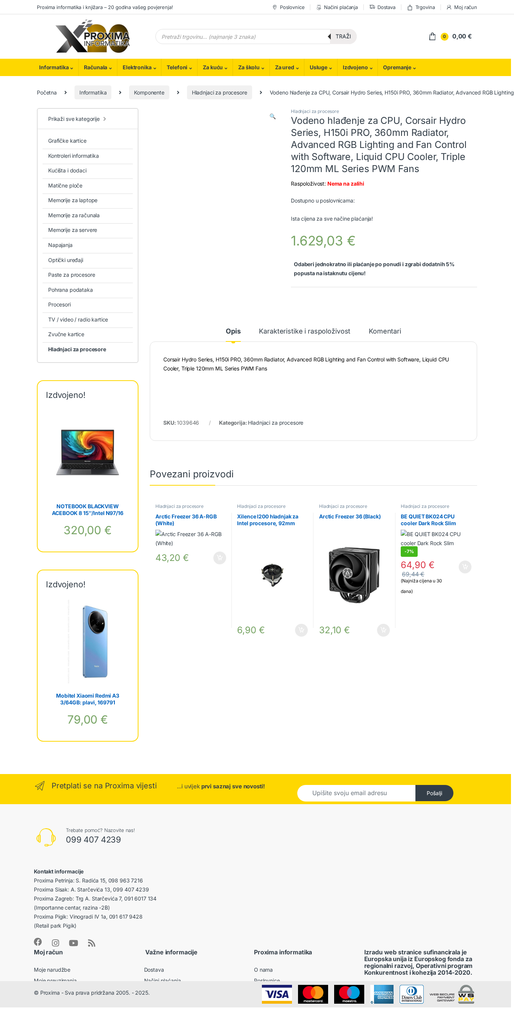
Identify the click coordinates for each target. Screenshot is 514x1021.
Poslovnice (292, 7)
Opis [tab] (233, 331)
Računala (95, 67)
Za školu (249, 67)
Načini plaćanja (341, 7)
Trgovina (425, 7)
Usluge (318, 67)
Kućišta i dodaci (67, 170)
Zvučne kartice (66, 334)
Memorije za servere (72, 230)
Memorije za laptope (72, 200)
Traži (343, 36)
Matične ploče (65, 185)
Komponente (149, 92)
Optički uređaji (65, 260)
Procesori (59, 304)
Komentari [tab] (385, 331)
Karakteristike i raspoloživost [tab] (304, 331)
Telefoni (177, 67)
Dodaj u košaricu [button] (216, 558)
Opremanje (397, 67)
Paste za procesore (71, 274)
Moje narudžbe (52, 969)
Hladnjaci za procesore (219, 92)
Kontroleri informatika (73, 155)
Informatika (53, 67)
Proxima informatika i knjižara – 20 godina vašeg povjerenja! (105, 7)
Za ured (284, 67)
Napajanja (60, 245)
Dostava (386, 7)
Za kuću (213, 67)
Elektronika (137, 67)
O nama (263, 969)
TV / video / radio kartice (78, 319)
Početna (47, 92)
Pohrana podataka (70, 289)
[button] (272, 116)
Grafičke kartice (67, 140)
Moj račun (465, 7)
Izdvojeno (355, 67)
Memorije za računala (74, 215)
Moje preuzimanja (55, 980)
